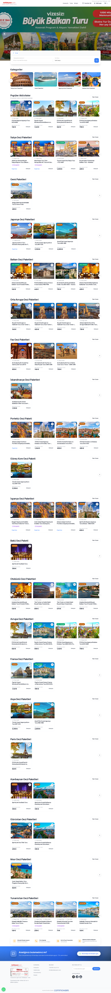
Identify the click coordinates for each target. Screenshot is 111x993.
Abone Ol (96, 968)
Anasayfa (65, 3)
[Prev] (11, 81)
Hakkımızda (37, 970)
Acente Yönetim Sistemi (48, 990)
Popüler (37, 102)
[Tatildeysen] (9, 3)
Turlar (71, 3)
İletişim (76, 3)
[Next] (100, 81)
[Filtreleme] (96, 60)
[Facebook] (77, 976)
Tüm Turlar (95, 97)
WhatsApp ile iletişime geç (90, 953)
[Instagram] (73, 976)
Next (106, 34)
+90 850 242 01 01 (54, 967)
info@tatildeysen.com (55, 970)
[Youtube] (80, 976)
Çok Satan (82, 142)
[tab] (15, 53)
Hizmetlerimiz (37, 972)
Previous (4, 34)
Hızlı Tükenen (15, 102)
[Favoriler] (29, 102)
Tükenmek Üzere (16, 864)
